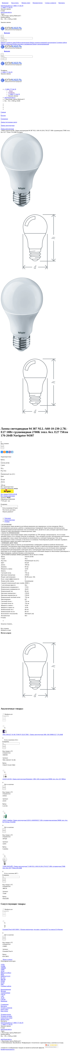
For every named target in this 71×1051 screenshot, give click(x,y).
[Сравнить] (2, 448)
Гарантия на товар (6, 1018)
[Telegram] (12, 452)
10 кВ (2, 998)
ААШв (3, 966)
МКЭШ (3, 979)
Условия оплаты (6, 1014)
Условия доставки (6, 1016)
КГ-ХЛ (3, 978)
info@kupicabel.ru (6, 5)
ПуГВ (2, 983)
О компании (5, 1004)
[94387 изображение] (22, 351)
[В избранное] (2, 445)
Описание (7, 518)
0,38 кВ (3, 999)
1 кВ (2, 996)
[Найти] (5, 40)
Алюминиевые (5, 993)
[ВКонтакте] (2, 452)
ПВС (2, 984)
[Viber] (10, 452)
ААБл (3, 964)
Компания (4, 1001)
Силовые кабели (6, 986)
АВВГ (3, 969)
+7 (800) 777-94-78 (17, 5)
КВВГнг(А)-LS (5, 976)
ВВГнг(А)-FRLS (6, 973)
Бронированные (6, 989)
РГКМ (3, 981)
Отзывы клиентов (6, 1008)
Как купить (4, 1011)
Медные (3, 991)
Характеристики (9, 520)
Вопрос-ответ (5, 1019)
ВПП (2, 974)
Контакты (4, 1006)
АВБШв (3, 968)
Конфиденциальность (7, 1049)
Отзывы (7, 521)
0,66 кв (3, 994)
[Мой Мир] (7, 452)
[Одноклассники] (4, 452)
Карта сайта (4, 1009)
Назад (11, 91)
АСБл (2, 971)
